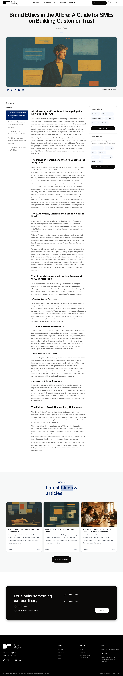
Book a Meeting (99, 3)
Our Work (61, 649)
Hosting (82, 652)
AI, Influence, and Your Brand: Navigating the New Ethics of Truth (17, 115)
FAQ (55, 3)
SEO (81, 649)
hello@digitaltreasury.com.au (27, 610)
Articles (63, 3)
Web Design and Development (85, 656)
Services (36, 3)
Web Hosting (109, 118)
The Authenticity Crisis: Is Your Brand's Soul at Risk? (16, 132)
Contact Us (114, 3)
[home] (10, 3)
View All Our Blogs (61, 559)
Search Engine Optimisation (99, 123)
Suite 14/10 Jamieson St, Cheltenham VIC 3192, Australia (109, 659)
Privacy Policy (115, 673)
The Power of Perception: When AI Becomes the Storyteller (16, 124)
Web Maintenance (107, 114)
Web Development (97, 118)
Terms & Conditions (104, 673)
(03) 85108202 (22, 607)
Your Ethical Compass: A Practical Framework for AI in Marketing (17, 140)
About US (72, 3)
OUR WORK (47, 3)
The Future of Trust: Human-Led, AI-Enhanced (17, 148)
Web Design (95, 114)
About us (61, 652)
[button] (37, 3)
